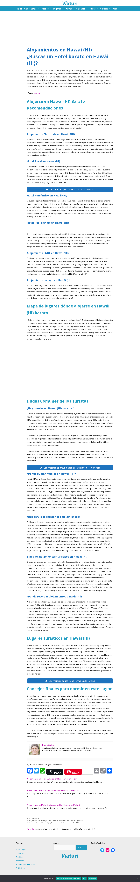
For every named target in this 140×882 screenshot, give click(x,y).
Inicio (19, 9)
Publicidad (20, 868)
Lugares (57, 9)
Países (92, 9)
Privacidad (92, 878)
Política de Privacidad (25, 864)
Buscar (56, 843)
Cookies (19, 857)
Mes (115, 9)
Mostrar (37, 93)
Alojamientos (34, 818)
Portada (30, 829)
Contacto (20, 853)
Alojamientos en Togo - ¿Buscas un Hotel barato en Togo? (52, 779)
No (84, 878)
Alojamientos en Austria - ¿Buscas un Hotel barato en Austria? (53, 790)
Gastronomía (30, 9)
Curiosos (104, 9)
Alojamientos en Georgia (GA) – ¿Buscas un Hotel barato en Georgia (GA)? (56, 820)
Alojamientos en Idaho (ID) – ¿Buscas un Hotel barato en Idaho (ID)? (54, 823)
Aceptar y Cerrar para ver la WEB (68, 878)
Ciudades (80, 9)
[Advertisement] (70, 27)
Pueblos (45, 9)
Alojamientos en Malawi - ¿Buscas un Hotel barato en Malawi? (53, 805)
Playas (69, 9)
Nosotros (20, 860)
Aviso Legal (21, 849)
